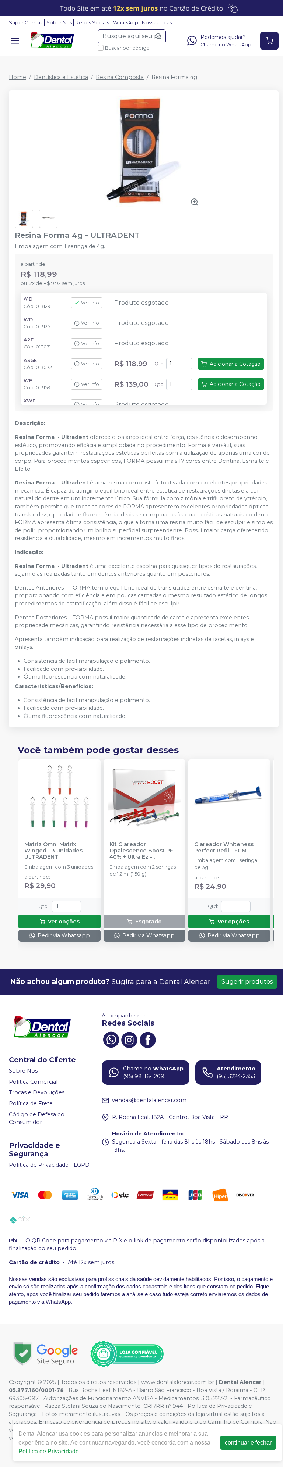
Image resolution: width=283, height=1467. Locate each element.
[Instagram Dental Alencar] (129, 1039)
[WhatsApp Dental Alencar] (111, 1039)
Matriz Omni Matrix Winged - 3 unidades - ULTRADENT (55, 850)
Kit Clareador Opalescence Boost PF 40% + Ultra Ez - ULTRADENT (141, 850)
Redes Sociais (92, 22)
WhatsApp (125, 22)
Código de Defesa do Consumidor (36, 1118)
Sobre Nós (59, 22)
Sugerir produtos (247, 981)
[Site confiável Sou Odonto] (127, 1354)
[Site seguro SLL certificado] (46, 1354)
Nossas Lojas (157, 22)
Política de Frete (31, 1103)
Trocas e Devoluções (36, 1092)
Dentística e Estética (61, 77)
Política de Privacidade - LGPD (49, 1165)
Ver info (90, 302)
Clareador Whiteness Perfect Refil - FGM (224, 847)
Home (17, 77)
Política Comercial (33, 1081)
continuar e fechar (248, 1442)
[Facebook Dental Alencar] (148, 1039)
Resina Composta (120, 77)
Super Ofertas (25, 22)
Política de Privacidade (48, 1451)
